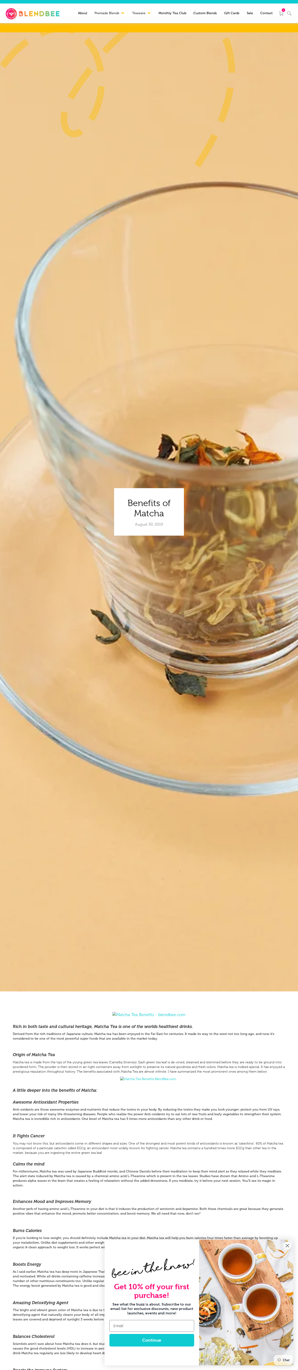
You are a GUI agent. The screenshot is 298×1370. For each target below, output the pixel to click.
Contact (266, 13)
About (82, 13)
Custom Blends (205, 13)
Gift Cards (231, 13)
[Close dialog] (287, 1246)
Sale (250, 13)
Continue (151, 1340)
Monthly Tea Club (172, 13)
